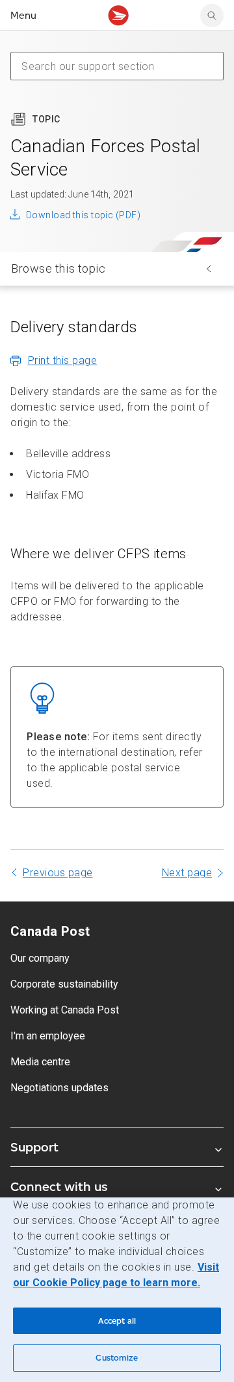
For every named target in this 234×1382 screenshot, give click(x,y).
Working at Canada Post (64, 1010)
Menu (23, 15)
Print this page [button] (63, 360)
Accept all (117, 1321)
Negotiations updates (59, 1088)
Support (34, 1147)
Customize (117, 1358)
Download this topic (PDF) (83, 215)
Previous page (58, 873)
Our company (40, 958)
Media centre (40, 1062)
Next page (187, 873)
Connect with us (58, 1186)
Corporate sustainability (64, 984)
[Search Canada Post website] (212, 15)
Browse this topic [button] (58, 268)
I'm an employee (47, 1036)
